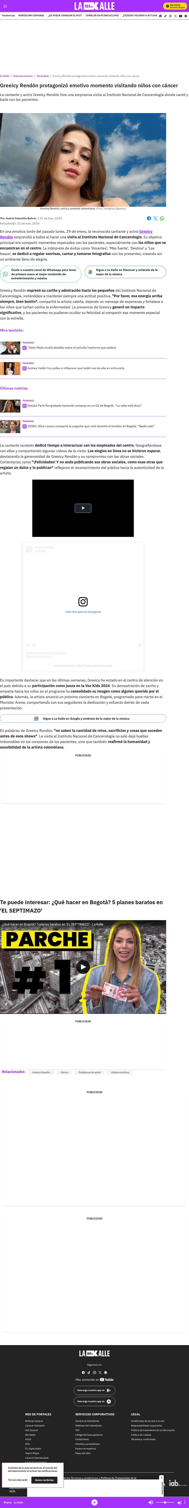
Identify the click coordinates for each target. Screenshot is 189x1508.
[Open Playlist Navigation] (184, 1502)
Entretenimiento (23, 76)
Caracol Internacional (37, 1458)
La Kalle (4, 76)
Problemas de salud (90, 1072)
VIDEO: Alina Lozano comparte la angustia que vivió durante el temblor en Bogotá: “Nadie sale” (91, 426)
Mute (151, 1502)
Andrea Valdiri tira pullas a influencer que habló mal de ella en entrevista (76, 368)
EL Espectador (33, 1449)
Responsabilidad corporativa (146, 1426)
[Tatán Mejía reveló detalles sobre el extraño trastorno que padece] (10, 348)
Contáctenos (82, 1440)
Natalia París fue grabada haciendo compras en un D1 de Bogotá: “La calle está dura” (85, 405)
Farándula (43, 76)
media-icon (94, 1502)
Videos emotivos (120, 1072)
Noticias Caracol (34, 1421)
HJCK (28, 1440)
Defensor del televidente (88, 1426)
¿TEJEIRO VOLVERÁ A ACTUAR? (140, 15)
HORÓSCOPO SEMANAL (31, 15)
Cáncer (64, 1072)
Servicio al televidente (87, 1421)
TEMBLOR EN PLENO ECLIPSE (102, 15)
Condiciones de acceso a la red (147, 1421)
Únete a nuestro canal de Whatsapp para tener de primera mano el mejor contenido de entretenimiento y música (43, 274)
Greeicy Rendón (41, 1072)
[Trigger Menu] (5, 6)
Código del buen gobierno (89, 1435)
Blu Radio (30, 1435)
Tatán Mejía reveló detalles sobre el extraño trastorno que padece (72, 347)
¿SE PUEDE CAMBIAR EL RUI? (65, 15)
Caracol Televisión (34, 1426)
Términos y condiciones (143, 1440)
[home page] (95, 6)
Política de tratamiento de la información (153, 1430)
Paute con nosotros (85, 1449)
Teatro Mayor (32, 1453)
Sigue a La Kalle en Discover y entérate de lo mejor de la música (127, 272)
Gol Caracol (31, 1430)
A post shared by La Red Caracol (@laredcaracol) (83, 665)
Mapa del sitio (82, 1453)
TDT (77, 1430)
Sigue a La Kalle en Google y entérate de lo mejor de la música (86, 718)
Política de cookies (141, 1435)
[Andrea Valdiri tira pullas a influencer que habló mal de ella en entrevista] (10, 368)
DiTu (27, 1444)
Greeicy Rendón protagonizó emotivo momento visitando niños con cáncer (96, 76)
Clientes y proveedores (87, 1444)
